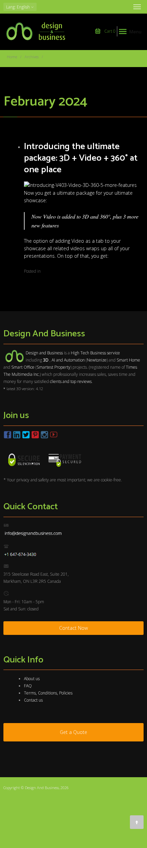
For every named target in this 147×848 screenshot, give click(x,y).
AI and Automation (68, 360)
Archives (32, 56)
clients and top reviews (71, 381)
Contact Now (73, 628)
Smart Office (23, 367)
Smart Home (128, 360)
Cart (109, 31)
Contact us (33, 700)
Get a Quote (73, 732)
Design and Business (44, 353)
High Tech (80, 353)
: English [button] (18, 7)
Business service (105, 353)
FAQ (28, 686)
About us (32, 679)
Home (12, 56)
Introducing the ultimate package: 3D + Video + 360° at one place (80, 158)
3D (85, 216)
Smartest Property (53, 367)
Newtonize (97, 360)
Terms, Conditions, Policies (48, 693)
